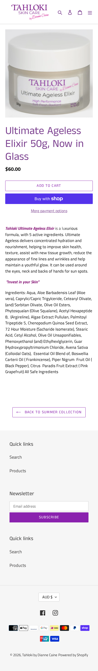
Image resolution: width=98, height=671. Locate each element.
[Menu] (90, 11)
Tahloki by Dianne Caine (39, 655)
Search (16, 457)
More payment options (49, 211)
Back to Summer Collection (52, 412)
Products (18, 470)
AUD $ (47, 597)
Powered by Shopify (73, 655)
